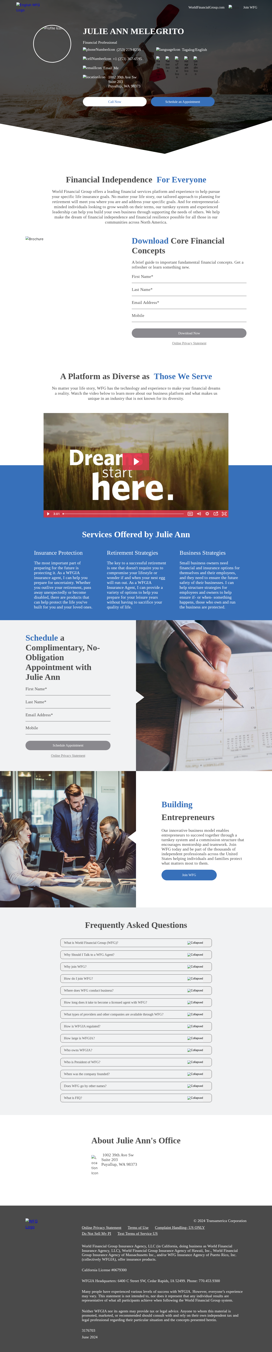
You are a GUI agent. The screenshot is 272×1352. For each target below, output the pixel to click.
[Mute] (198, 513)
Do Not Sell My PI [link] (96, 1233)
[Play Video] (48, 513)
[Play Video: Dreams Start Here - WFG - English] (136, 461)
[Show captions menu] (190, 513)
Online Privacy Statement (189, 343)
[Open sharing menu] (215, 513)
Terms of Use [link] (138, 1227)
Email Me (111, 68)
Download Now (189, 333)
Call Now (114, 102)
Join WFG (189, 875)
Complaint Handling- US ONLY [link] (180, 1227)
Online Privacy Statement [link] (101, 1227)
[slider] (123, 513)
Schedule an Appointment (182, 102)
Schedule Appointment (68, 745)
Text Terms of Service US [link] (138, 1233)
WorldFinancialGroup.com (206, 7)
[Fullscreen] (224, 513)
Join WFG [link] (250, 7)
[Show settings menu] (207, 513)
